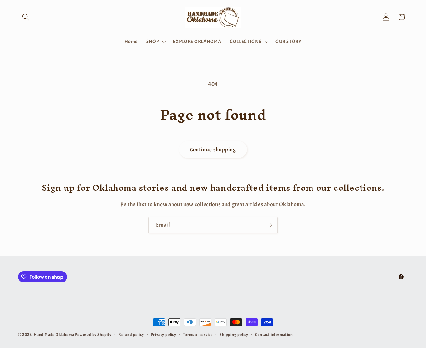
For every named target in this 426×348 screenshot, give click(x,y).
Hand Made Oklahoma (54, 334)
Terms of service (198, 334)
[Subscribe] (269, 225)
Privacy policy (163, 334)
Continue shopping (213, 149)
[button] (26, 17)
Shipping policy (234, 334)
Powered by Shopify (93, 334)
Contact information (274, 334)
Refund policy (131, 334)
